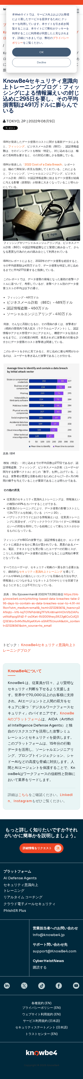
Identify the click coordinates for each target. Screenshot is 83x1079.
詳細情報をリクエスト (37, 848)
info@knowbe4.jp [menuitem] (49, 935)
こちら (23, 795)
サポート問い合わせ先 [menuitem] (50, 944)
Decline (41, 62)
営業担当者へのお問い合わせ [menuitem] (55, 928)
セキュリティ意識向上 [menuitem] (20, 888)
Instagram (23, 801)
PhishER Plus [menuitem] (14, 911)
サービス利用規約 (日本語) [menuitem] (41, 1021)
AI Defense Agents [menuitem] (20, 878)
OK (41, 52)
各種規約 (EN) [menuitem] (41, 1003)
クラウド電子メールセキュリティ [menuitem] (29, 904)
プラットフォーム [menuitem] (17, 871)
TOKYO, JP (16, 121)
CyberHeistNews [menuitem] (48, 961)
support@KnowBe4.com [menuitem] (54, 951)
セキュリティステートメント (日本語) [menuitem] (41, 1027)
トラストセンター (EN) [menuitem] (41, 1034)
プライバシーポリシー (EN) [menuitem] (41, 1008)
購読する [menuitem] (40, 967)
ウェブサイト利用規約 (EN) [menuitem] (41, 1014)
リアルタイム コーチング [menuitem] (22, 897)
